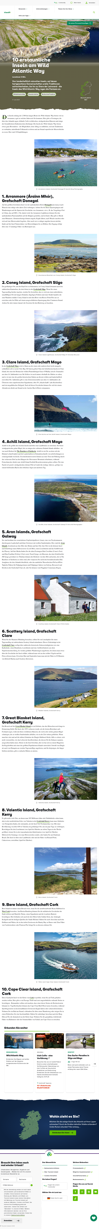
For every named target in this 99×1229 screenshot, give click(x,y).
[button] (30, 1036)
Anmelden (91, 2)
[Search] (92, 12)
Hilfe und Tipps (24, 15)
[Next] (94, 1064)
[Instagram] (82, 1191)
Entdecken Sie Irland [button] (60, 1133)
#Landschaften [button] (33, 94)
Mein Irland (77, 2)
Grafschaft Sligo (39, 289)
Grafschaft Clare (8, 645)
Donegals (48, 204)
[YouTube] (95, 1191)
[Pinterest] (88, 1191)
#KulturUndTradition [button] (48, 94)
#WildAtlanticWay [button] (19, 94)
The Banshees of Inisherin (26, 451)
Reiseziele (22, 9)
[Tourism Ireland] (9, 12)
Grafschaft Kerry (43, 821)
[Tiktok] (75, 1198)
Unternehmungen (42, 9)
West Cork (6, 911)
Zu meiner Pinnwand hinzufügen (79, 23)
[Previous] (4, 1064)
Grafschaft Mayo (12, 366)
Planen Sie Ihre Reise (65, 9)
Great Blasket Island (23, 726)
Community (61, 2)
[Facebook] (75, 1191)
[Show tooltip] (31, 1185)
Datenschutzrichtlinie (18, 1215)
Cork (32, 997)
